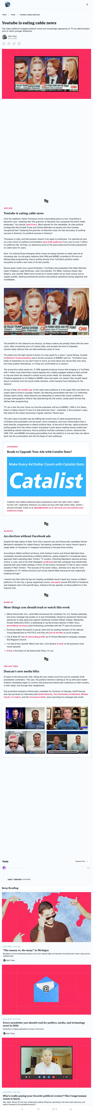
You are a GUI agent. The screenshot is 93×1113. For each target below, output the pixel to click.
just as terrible (56, 632)
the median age (25, 390)
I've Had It (16, 697)
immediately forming (17, 625)
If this (9, 651)
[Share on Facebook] (4, 44)
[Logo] (7, 4)
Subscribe (17, 879)
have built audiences (53, 242)
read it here (31, 224)
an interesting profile (35, 636)
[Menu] (87, 4)
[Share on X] (9, 44)
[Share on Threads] (14, 44)
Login (10, 879)
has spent (55, 582)
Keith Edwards (45, 694)
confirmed (48, 562)
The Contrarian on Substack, (67, 694)
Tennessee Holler (37, 697)
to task (59, 644)
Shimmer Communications (18, 358)
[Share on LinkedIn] (19, 44)
